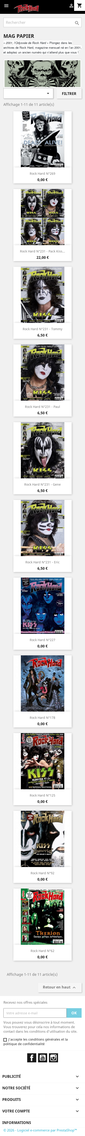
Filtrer (69, 93)
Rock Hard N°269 (42, 173)
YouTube (42, 1057)
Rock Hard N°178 (42, 717)
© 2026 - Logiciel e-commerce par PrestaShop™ (40, 1130)
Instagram (53, 1057)
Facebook (31, 1057)
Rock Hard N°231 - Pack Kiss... (42, 251)
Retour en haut (60, 988)
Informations (16, 1122)
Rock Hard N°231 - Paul (42, 407)
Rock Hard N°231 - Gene (42, 484)
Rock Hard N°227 (42, 640)
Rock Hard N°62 (42, 951)
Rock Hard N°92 (42, 873)
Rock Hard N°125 (42, 795)
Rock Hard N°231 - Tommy (42, 329)
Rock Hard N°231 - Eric (42, 562)
